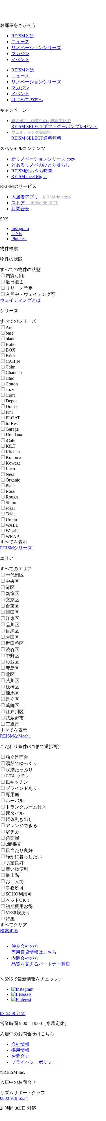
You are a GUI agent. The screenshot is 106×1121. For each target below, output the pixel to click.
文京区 (12, 599)
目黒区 (12, 630)
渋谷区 (12, 649)
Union (11, 519)
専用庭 (12, 794)
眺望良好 (15, 862)
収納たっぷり (19, 769)
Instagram (20, 228)
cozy (10, 389)
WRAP (12, 536)
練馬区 (12, 693)
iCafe (10, 440)
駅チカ (12, 831)
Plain (10, 485)
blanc (10, 338)
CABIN (13, 361)
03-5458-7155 (12, 1013)
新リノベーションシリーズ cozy (43, 159)
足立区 (12, 699)
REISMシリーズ (16, 547)
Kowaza (13, 463)
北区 (10, 674)
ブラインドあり (21, 788)
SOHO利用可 (19, 894)
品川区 (12, 624)
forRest (12, 423)
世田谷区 (15, 643)
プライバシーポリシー (34, 1062)
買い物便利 (17, 869)
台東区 (12, 606)
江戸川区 (15, 711)
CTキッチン (18, 775)
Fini (9, 412)
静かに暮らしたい (24, 856)
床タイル (15, 813)
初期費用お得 (19, 906)
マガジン (20, 53)
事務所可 (15, 887)
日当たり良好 (19, 850)
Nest (10, 474)
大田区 (12, 637)
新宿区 (12, 593)
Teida (11, 513)
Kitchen (13, 451)
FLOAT (13, 417)
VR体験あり (18, 912)
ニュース (20, 41)
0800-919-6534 (14, 1098)
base (10, 333)
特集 (10, 918)
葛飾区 (12, 705)
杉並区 (12, 662)
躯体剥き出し (19, 819)
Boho (11, 344)
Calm (10, 367)
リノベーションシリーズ (36, 47)
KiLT (11, 446)
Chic (10, 378)
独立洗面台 (17, 757)
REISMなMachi (15, 736)
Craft (10, 395)
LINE (16, 233)
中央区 (12, 581)
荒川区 (12, 680)
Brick (11, 355)
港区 (10, 587)
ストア (34, 202)
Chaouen (14, 372)
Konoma (13, 457)
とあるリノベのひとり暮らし (40, 164)
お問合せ (20, 208)
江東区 (12, 618)
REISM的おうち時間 (31, 170)
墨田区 (12, 612)
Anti (10, 327)
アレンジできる (21, 825)
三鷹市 (12, 724)
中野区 (12, 655)
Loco (10, 468)
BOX (11, 350)
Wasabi (12, 530)
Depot (11, 400)
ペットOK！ (18, 900)
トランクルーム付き (26, 807)
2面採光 (13, 844)
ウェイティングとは (20, 300)
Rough (12, 497)
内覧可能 (15, 275)
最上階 (12, 875)
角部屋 (12, 838)
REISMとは (22, 35)
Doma (11, 406)
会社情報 (20, 1044)
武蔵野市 (15, 717)
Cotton (12, 383)
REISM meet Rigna (29, 176)
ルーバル (15, 800)
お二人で (15, 881)
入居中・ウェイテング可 (30, 294)
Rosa (10, 491)
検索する (9, 930)
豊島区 (12, 668)
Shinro (12, 502)
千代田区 (15, 575)
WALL (12, 525)
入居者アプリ (41, 196)
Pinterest (19, 238)
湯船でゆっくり (21, 763)
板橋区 (12, 686)
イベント (20, 59)
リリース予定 (19, 288)
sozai (10, 508)
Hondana (14, 434)
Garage (12, 429)
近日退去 (15, 281)
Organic (13, 480)
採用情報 (20, 1050)
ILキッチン (17, 782)
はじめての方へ (27, 99)
